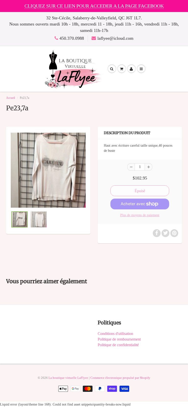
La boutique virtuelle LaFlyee (68, 378)
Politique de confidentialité (118, 345)
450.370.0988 (71, 38)
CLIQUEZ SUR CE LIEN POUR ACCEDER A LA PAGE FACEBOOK (94, 6)
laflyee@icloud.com (115, 38)
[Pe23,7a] (48, 170)
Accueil (10, 98)
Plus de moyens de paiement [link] (139, 215)
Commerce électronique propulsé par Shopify (120, 378)
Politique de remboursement (119, 339)
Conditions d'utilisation (115, 333)
